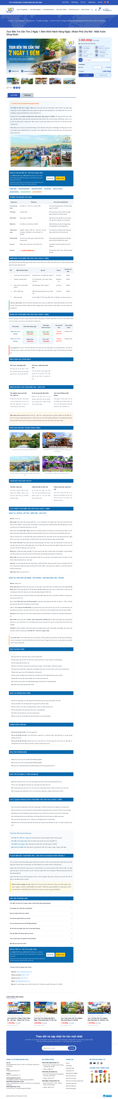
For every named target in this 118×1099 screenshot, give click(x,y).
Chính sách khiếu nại (71, 1086)
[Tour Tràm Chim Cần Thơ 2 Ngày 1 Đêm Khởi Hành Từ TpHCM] (72, 1007)
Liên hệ (67, 1063)
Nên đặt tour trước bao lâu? (18, 943)
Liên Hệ (100, 2)
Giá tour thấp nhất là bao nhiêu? (19, 913)
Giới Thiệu (65, 2)
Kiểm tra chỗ (60, 178)
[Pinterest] (17, 87)
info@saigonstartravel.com (22, 981)
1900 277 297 (16, 175)
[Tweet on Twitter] (19, 87)
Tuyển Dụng (91, 2)
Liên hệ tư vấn (103, 75)
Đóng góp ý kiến (70, 1068)
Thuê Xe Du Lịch (74, 9)
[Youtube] (94, 1063)
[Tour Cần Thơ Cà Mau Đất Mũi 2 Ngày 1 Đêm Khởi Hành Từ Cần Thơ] (45, 1007)
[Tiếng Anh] (108, 2)
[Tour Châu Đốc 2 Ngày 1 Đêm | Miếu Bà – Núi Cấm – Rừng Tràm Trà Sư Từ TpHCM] (18, 1007)
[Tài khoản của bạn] (96, 9)
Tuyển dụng (69, 1065)
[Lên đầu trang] (115, 1094)
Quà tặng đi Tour (70, 1070)
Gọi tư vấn (50, 178)
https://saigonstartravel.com (24, 972)
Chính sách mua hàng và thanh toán (74, 1081)
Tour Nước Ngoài (35, 9)
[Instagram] (98, 1063)
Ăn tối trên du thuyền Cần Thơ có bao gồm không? (25, 928)
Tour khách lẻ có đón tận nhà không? (21, 908)
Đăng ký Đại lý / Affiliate (71, 1073)
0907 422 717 (27, 175)
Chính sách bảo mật (71, 1075)
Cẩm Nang (74, 2)
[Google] (101, 1063)
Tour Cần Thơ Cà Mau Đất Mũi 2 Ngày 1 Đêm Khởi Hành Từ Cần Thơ (45, 1019)
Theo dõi (71, 1048)
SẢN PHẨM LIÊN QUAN (14, 997)
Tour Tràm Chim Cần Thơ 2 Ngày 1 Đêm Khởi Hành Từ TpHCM (72, 1019)
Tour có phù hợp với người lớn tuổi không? (23, 938)
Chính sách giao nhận (71, 1083)
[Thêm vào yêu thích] (73, 73)
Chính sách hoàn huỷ (71, 1078)
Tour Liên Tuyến (61, 9)
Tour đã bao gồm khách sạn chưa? (20, 918)
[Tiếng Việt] (105, 2)
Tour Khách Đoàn (48, 9)
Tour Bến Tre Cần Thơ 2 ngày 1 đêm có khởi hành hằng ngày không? (30, 903)
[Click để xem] (41, 56)
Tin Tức (82, 2)
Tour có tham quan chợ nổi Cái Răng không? (23, 923)
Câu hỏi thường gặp (71, 1088)
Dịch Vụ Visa (85, 9)
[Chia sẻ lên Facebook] (14, 87)
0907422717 (108, 10)
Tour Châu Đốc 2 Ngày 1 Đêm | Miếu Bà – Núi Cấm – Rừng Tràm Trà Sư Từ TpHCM (18, 1019)
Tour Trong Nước (22, 9)
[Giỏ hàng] (99, 9)
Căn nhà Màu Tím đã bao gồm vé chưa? (21, 933)
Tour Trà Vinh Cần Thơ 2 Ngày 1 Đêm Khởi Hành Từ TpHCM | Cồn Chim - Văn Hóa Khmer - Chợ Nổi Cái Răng (99, 1019)
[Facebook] (91, 1063)
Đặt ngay (86, 75)
